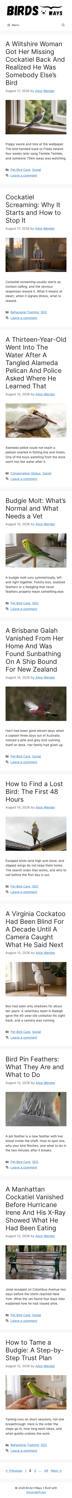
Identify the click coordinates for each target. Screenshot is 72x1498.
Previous (14, 1471)
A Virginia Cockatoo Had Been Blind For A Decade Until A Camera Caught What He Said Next (36, 929)
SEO (44, 312)
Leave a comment (24, 175)
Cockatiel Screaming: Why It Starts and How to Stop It (33, 208)
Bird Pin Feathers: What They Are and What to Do (35, 1066)
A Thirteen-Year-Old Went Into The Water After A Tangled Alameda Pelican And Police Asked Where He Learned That (36, 363)
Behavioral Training (25, 312)
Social (36, 170)
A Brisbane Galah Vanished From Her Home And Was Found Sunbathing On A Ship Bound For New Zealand (35, 650)
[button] (63, 25)
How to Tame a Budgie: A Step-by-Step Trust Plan (35, 1350)
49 (46, 1471)
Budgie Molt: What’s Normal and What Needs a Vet (36, 508)
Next (56, 1471)
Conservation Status (26, 473)
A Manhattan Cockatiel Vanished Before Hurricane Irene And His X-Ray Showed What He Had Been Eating (36, 1208)
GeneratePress (36, 1492)
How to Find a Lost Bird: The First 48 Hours (34, 791)
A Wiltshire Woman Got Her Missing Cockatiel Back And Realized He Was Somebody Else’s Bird (35, 63)
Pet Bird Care (20, 170)
